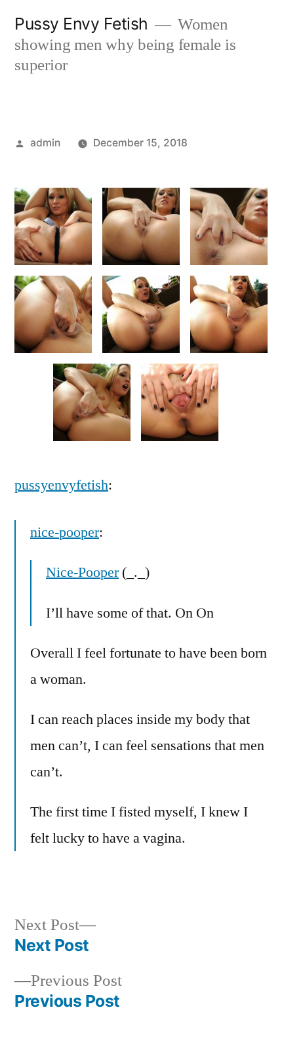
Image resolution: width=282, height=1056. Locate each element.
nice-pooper (64, 532)
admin (45, 143)
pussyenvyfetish (61, 485)
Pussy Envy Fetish (81, 23)
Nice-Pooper (82, 572)
